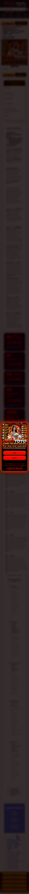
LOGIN (14, 453)
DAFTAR (14, 458)
